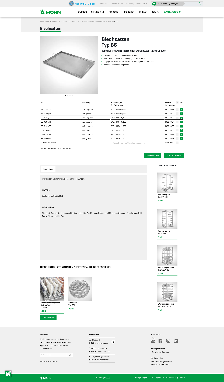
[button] (145, 3)
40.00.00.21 (169, 109)
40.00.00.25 (169, 126)
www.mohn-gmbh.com (100, 360)
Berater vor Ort (117, 4)
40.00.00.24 (169, 122)
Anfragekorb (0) (173, 12)
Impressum (159, 378)
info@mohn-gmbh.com (100, 357)
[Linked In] (175, 341)
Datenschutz (171, 378)
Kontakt (142, 12)
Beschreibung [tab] (48, 169)
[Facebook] (160, 341)
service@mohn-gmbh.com (161, 361)
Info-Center (128, 12)
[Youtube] (153, 341)
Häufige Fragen (141, 378)
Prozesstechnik (70, 21)
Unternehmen (97, 12)
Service (155, 12)
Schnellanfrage (152, 155)
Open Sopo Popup (48, 317)
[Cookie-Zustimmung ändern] (8, 374)
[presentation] (42, 67)
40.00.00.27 (169, 134)
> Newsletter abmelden (49, 361)
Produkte (113, 12)
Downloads (103, 4)
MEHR (43, 311)
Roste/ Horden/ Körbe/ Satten (92, 21)
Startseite (82, 12)
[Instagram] (168, 341)
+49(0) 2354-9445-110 (160, 364)
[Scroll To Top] (219, 379)
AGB (151, 378)
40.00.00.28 (169, 138)
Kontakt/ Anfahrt (134, 4)
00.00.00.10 (169, 143)
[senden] (70, 355)
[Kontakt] (113, 342)
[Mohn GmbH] (50, 12)
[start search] (200, 3)
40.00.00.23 (169, 118)
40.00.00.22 (169, 114)
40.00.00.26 (169, 130)
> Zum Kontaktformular (160, 352)
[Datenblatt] (181, 109)
